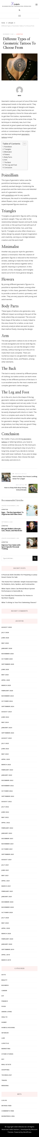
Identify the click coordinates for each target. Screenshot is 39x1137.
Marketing (6, 1048)
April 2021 (6, 881)
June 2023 (5, 749)
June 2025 (5, 669)
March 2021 (6, 886)
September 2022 (8, 796)
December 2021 (7, 838)
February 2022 (7, 828)
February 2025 (7, 691)
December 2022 (7, 780)
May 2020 (5, 923)
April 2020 (6, 928)
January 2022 (7, 833)
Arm (5, 160)
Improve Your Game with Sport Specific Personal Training (11, 547)
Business (5, 985)
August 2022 (7, 801)
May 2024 (5, 722)
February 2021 (7, 891)
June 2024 (5, 717)
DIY (3, 996)
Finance (5, 1001)
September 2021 (8, 854)
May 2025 (5, 675)
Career (4, 990)
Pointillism (8, 147)
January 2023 (7, 775)
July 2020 (5, 918)
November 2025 (8, 654)
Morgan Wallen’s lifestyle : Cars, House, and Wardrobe (12, 530)
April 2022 (6, 823)
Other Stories (7, 1054)
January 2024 (7, 727)
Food (4, 1006)
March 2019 (6, 960)
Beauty (4, 980)
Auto (4, 975)
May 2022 (5, 817)
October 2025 (7, 659)
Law (3, 1038)
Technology (7, 1075)
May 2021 (5, 875)
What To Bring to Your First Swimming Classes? (19, 602)
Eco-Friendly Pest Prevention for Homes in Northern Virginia (17, 596)
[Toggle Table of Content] (23, 143)
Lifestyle (19, 34)
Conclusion (8, 168)
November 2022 (8, 786)
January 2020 (7, 944)
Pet (3, 1059)
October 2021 (7, 849)
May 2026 (5, 643)
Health (4, 1017)
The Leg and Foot (10, 165)
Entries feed (7, 1106)
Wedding (5, 1085)
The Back (7, 162)
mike (19, 95)
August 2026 (7, 627)
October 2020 (7, 912)
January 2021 (7, 896)
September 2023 (8, 733)
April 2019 (6, 955)
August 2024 (7, 712)
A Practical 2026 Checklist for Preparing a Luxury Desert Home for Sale (19, 576)
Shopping (5, 1070)
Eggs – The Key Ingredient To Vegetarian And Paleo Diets (13, 513)
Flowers (7, 154)
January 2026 (7, 648)
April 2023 (6, 759)
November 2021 (8, 844)
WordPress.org (8, 1116)
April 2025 (6, 680)
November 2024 (8, 696)
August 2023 (7, 738)
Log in (4, 1100)
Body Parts (8, 157)
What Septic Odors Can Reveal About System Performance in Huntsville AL (18, 589)
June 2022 (5, 812)
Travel (4, 1080)
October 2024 (7, 701)
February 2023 (7, 770)
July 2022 (5, 807)
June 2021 (5, 870)
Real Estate (6, 1064)
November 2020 (8, 907)
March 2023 (6, 764)
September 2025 (8, 664)
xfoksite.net (22, 1127)
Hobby (4, 1022)
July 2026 (5, 632)
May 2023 (5, 754)
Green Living (7, 1012)
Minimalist (8, 152)
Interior (5, 1033)
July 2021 (5, 865)
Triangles (7, 149)
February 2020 (7, 939)
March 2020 (6, 933)
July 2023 (5, 743)
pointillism (9, 195)
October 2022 (7, 791)
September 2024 (8, 706)
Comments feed (8, 1111)
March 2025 (6, 685)
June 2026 (5, 638)
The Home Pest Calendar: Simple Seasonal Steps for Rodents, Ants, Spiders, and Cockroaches (19, 583)
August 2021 (7, 859)
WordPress (27, 1132)
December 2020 (7, 902)
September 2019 (8, 949)
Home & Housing (8, 1027)
